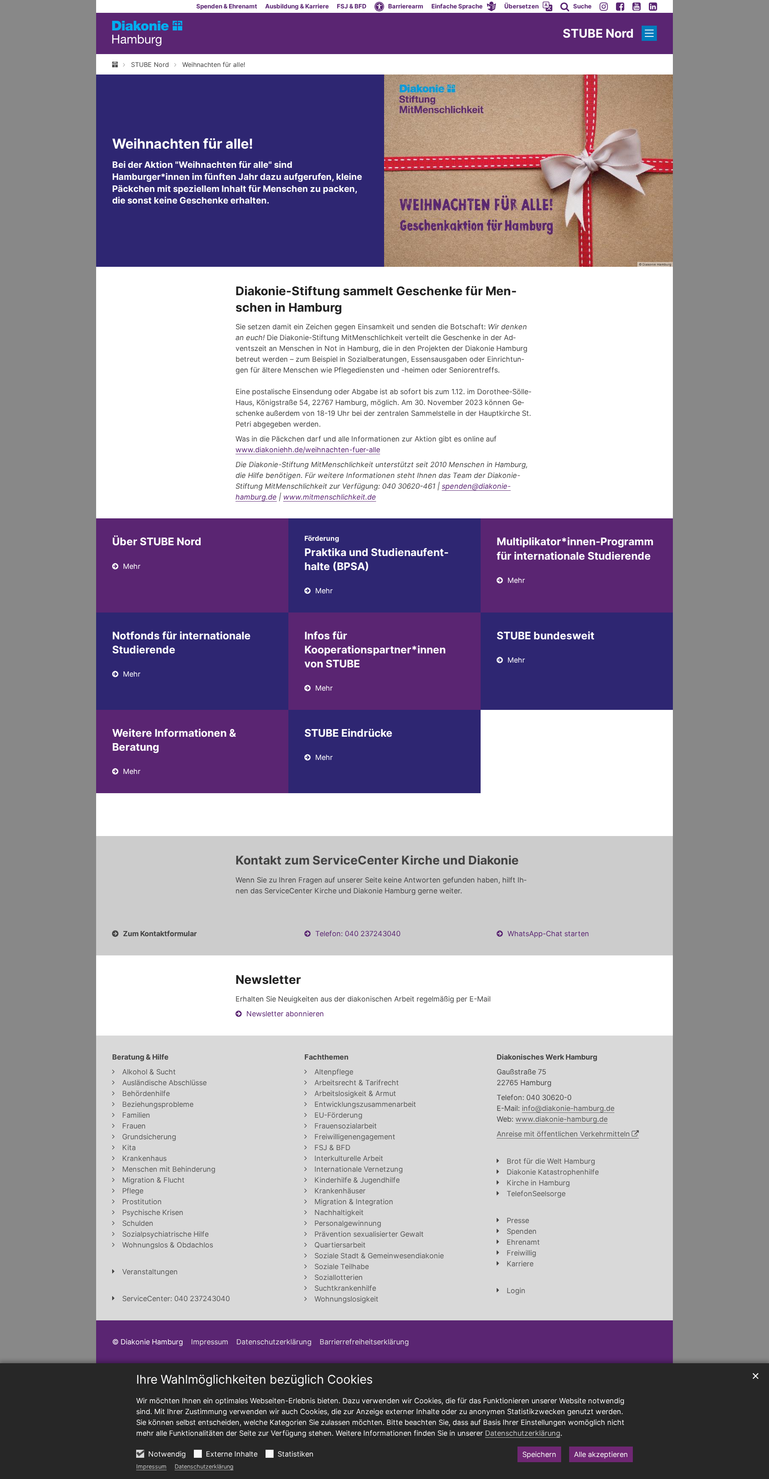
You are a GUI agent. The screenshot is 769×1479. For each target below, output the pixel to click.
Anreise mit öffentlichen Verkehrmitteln (563, 1134)
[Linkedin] (653, 6)
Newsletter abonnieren (285, 1014)
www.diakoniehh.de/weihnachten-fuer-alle (308, 449)
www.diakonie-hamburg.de (561, 1119)
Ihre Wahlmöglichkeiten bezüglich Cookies (254, 1379)
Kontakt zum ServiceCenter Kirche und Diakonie (377, 860)
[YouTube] (636, 6)
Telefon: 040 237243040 (358, 933)
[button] (463, 6)
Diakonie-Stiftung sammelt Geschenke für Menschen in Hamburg (376, 299)
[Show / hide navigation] (649, 33)
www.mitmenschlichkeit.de (329, 497)
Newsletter (268, 979)
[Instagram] (604, 6)
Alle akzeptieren (601, 1454)
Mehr (132, 566)
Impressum (151, 1466)
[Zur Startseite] (147, 33)
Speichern (539, 1454)
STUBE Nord (150, 64)
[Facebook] (620, 6)
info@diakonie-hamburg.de (568, 1108)
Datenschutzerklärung (204, 1466)
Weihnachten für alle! (213, 64)
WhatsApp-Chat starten (548, 933)
